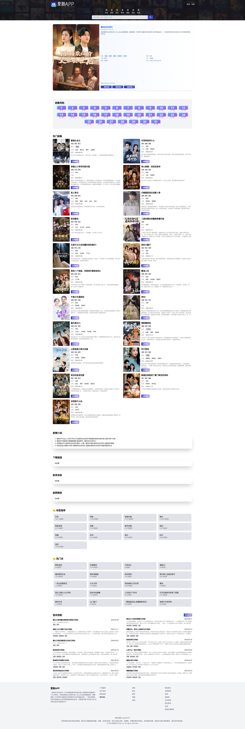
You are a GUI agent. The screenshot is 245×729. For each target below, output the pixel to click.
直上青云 (74, 192)
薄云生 (82, 150)
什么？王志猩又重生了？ (60, 643)
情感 (110, 56)
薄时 (87, 150)
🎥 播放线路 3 (129, 87)
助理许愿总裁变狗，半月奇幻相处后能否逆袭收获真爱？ (87, 363)
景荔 (147, 279)
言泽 (156, 60)
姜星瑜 (83, 357)
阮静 (147, 332)
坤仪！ (144, 297)
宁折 (76, 227)
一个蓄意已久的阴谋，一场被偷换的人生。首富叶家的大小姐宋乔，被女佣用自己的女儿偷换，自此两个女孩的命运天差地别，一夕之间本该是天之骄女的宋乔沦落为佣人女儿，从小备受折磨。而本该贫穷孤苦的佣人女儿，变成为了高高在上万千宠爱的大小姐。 (85, 633)
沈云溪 (153, 60)
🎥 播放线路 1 (106, 87)
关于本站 (103, 691)
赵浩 (86, 201)
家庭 (106, 56)
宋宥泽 (148, 384)
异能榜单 (168, 691)
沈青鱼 (82, 253)
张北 (76, 384)
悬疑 (114, 56)
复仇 (125, 56)
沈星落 (83, 331)
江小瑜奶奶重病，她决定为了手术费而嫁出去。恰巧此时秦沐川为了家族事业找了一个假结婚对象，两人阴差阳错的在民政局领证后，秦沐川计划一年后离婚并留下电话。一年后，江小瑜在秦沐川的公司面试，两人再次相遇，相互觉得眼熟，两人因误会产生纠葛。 (159, 622)
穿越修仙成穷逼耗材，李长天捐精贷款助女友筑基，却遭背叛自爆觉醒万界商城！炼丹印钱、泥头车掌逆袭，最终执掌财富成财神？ (95, 416)
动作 (79, 222)
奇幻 (76, 248)
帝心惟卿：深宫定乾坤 (150, 166)
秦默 (151, 332)
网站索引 (168, 688)
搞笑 (133, 688)
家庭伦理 (61, 636)
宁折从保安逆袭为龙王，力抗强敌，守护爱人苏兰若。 (87, 232)
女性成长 (136, 646)
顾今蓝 (154, 384)
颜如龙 (93, 384)
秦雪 (81, 384)
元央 (147, 175)
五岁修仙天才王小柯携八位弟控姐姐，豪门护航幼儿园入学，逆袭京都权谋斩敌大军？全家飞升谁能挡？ (95, 286)
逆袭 (76, 196)
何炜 (147, 149)
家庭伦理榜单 (169, 709)
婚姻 (146, 143)
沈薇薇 (93, 150)
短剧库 (167, 697)
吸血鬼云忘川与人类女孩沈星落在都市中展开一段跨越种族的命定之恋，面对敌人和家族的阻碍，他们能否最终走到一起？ (95, 338)
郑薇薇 (154, 201)
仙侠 (143, 222)
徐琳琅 (152, 175)
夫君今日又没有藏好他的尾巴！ (84, 245)
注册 (192, 4)
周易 (76, 201)
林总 (90, 201)
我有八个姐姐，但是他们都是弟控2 (86, 271)
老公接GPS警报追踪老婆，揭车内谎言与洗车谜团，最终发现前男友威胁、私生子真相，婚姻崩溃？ (166, 155)
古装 (143, 170)
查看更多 (188, 615)
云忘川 (77, 331)
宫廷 (146, 170)
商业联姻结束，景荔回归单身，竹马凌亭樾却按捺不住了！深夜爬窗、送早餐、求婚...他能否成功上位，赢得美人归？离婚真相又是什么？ (165, 286)
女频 (166, 706)
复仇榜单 (168, 703)
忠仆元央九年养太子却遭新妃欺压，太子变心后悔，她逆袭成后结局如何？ (163, 180)
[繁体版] (102, 697)
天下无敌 (134, 667)
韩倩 (81, 201)
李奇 (147, 253)
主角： (73, 150)
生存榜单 (168, 700)
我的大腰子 (146, 245)
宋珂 (94, 331)
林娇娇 (157, 332)
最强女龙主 (75, 140)
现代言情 (129, 625)
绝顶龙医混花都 (77, 375)
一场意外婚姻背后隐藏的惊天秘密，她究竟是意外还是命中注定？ (160, 389)
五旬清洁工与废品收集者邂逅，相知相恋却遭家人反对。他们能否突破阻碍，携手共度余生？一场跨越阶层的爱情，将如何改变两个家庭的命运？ (95, 312)
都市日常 (59, 677)
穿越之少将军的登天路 (80, 166)
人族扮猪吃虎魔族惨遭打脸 (152, 218)
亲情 (137, 636)
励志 (133, 691)
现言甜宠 (55, 636)
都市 (76, 143)
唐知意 (154, 358)
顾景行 (160, 358)
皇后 (63, 667)
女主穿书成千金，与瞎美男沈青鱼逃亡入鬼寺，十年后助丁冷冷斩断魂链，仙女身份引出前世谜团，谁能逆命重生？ (95, 259)
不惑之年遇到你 (77, 297)
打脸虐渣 (134, 625)
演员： (73, 147)
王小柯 (77, 279)
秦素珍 (83, 305)
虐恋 (150, 352)
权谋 (79, 170)
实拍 (58, 624)
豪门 (79, 143)
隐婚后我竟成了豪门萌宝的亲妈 (154, 375)
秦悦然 (152, 149)
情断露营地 (146, 323)
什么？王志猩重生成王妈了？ (61, 622)
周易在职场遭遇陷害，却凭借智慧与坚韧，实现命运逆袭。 (88, 206)
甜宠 (150, 196)
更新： (73, 152)
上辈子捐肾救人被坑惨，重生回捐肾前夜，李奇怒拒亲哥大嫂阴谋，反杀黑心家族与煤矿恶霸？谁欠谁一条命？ (166, 259)
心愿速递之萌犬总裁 (79, 349)
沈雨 (76, 150)
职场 (72, 196)
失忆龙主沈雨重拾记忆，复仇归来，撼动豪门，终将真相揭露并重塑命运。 (93, 155)
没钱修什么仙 (76, 401)
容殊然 (158, 279)
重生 (143, 248)
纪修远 (77, 357)
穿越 (72, 170)
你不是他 (145, 349)
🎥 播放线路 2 (118, 87)
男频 (166, 694)
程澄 (147, 355)
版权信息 (103, 694)
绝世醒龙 (74, 218)
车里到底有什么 (148, 140)
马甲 (139, 625)
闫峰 (151, 60)
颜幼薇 (87, 384)
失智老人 (120, 56)
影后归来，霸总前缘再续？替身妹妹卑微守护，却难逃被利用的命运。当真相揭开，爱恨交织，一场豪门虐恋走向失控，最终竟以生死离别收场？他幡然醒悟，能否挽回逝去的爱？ (166, 365)
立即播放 (75, 161)
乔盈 (76, 253)
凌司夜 (148, 201)
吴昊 (77, 147)
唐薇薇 (148, 358)
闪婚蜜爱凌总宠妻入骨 (150, 192)
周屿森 (89, 331)
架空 (146, 300)
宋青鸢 (88, 227)
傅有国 (77, 305)
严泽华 (148, 329)
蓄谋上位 (145, 271)
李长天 (77, 410)
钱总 (95, 201)
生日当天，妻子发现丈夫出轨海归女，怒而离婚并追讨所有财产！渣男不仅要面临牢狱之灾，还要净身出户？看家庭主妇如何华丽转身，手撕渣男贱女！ (166, 338)
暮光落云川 (75, 323)
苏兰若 (82, 227)
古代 (76, 170)
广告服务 (103, 688)
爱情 (143, 196)
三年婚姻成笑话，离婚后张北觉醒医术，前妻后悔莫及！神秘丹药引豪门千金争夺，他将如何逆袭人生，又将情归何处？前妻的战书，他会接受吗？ (95, 390)
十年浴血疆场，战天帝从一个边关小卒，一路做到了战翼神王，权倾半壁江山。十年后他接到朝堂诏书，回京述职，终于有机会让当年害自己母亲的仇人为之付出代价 (159, 664)
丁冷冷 (88, 253)
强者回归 (129, 667)
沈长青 (159, 60)
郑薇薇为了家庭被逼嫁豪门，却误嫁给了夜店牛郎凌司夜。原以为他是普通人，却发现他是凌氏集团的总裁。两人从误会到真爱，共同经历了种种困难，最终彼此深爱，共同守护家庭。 (166, 208)
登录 (188, 4)
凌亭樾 (152, 279)
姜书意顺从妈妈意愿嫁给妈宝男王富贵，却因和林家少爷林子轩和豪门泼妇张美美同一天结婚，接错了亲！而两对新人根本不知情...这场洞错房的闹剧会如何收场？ (159, 674)
